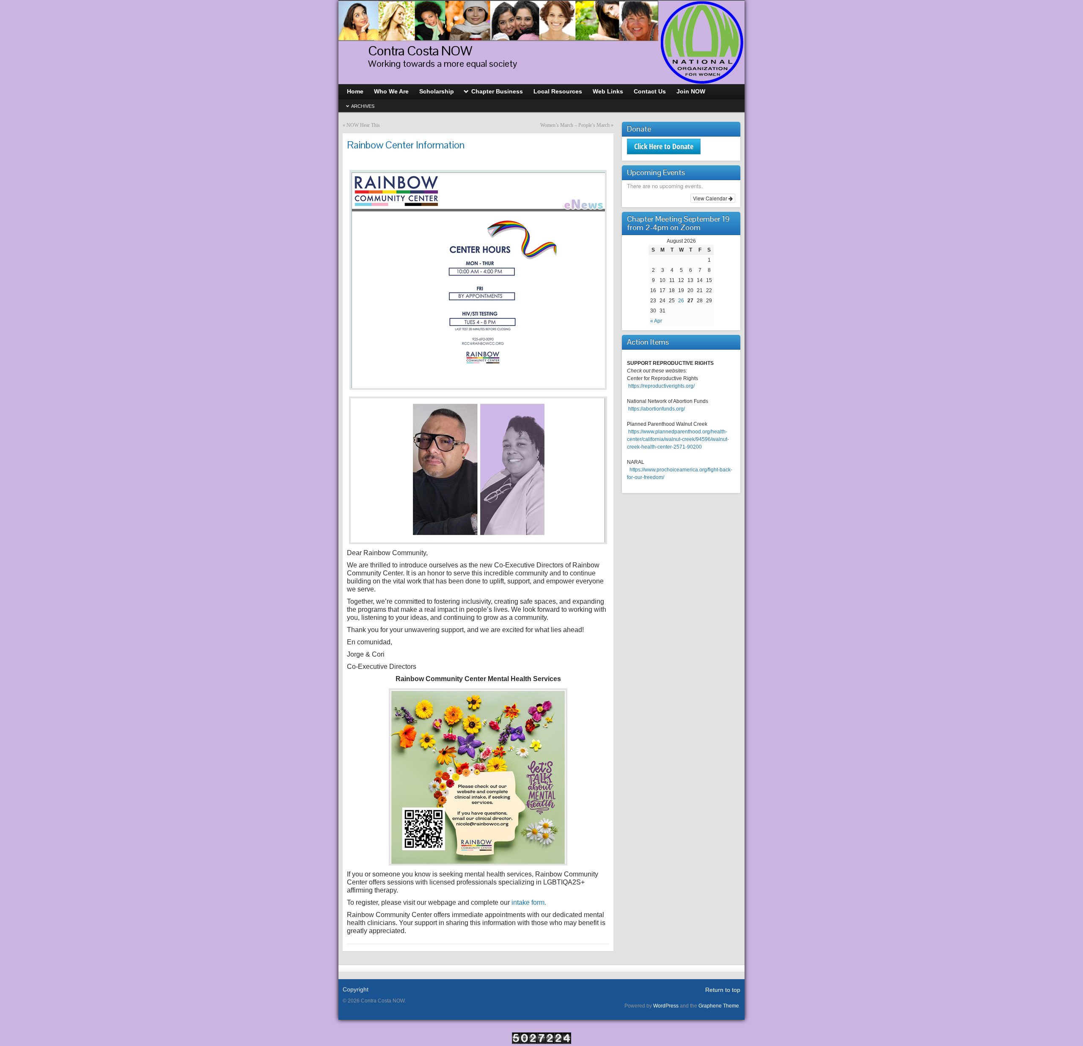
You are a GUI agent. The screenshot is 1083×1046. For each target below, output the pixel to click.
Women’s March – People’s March (575, 125)
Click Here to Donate (663, 146)
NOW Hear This (363, 125)
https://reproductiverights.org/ (661, 386)
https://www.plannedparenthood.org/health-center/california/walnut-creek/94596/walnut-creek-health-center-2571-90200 (678, 439)
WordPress (666, 1006)
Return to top (722, 989)
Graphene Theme (718, 1006)
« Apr (656, 321)
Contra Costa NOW (420, 50)
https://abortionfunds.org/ (656, 409)
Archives (362, 106)
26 (681, 301)
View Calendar (710, 198)
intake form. (528, 902)
